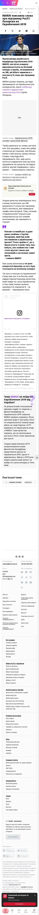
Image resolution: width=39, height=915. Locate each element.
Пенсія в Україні (11, 732)
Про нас (5, 594)
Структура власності (27, 616)
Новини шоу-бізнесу (16, 8)
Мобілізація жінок (12, 698)
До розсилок (13, 837)
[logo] (13, 3)
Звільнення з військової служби (17, 692)
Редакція (5, 598)
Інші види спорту (12, 810)
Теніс (7, 804)
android (9, 850)
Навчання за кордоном (14, 774)
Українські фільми (12, 745)
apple (23, 850)
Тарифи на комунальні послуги (16, 727)
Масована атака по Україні (15, 677)
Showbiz (5, 8)
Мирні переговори (12, 672)
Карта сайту (25, 623)
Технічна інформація (27, 606)
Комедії (8, 750)
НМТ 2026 (9, 768)
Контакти (24, 609)
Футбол (8, 801)
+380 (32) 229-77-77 (15, 885)
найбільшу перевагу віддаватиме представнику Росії (17, 90)
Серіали (8, 753)
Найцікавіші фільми (13, 742)
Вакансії (23, 613)
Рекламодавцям (8, 611)
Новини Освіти (12, 760)
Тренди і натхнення (12, 789)
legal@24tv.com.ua (27, 887)
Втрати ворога (11, 683)
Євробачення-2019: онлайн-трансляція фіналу (17, 139)
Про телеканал (7, 604)
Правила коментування (28, 602)
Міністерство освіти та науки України (18, 763)
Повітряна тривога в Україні (15, 674)
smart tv (9, 856)
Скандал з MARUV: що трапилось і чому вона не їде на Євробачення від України (16, 177)
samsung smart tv (23, 856)
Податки (9, 729)
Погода (8, 657)
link (22, 572)
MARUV (20, 388)
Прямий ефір (10, 648)
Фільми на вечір (11, 747)
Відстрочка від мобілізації (15, 704)
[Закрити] (34, 895)
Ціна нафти (10, 718)
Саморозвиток (11, 771)
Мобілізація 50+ (11, 695)
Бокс (7, 798)
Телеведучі (6, 608)
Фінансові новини (12, 724)
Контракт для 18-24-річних (15, 701)
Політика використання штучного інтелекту (10, 623)
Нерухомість (11, 781)
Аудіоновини (10, 654)
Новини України (11, 645)
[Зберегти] (34, 31)
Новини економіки (13, 716)
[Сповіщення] (36, 3)
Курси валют (10, 721)
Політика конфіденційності (8, 619)
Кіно (8, 739)
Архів (22, 619)
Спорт (8, 796)
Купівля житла (11, 786)
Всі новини (10, 640)
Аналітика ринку (11, 783)
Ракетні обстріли (11, 666)
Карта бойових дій (12, 669)
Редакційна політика (9, 601)
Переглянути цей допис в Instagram (17, 318)
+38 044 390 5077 (26, 564)
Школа (8, 765)
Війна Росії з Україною (15, 664)
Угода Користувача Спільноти (27, 598)
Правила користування (10, 615)
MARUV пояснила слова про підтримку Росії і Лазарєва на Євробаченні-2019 (31, 8)
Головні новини (11, 643)
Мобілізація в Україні (14, 690)
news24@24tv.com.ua (10, 564)
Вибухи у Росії (10, 680)
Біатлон (8, 807)
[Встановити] (19, 900)
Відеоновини (10, 651)
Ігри (22, 626)
